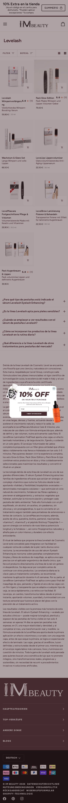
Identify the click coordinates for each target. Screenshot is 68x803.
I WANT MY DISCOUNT (34, 414)
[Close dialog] (54, 388)
